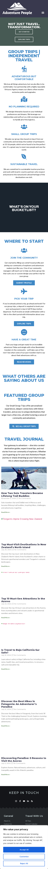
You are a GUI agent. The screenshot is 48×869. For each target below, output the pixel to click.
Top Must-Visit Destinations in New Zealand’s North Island (23, 546)
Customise (24, 856)
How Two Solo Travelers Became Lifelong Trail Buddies (22, 494)
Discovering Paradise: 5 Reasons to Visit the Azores (23, 759)
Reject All (24, 863)
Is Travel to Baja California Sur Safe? (20, 651)
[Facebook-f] (20, 801)
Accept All (24, 850)
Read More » (5, 512)
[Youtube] (24, 801)
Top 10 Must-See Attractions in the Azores (23, 600)
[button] (43, 13)
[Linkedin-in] (28, 801)
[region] (24, 847)
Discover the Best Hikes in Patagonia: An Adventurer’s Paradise (19, 704)
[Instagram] (16, 801)
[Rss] (32, 801)
